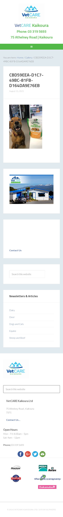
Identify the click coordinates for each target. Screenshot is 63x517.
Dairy (12, 310)
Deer (12, 317)
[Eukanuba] (47, 487)
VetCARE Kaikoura (31, 12)
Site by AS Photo (47, 509)
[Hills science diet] (16, 478)
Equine (12, 330)
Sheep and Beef (17, 337)
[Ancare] (47, 468)
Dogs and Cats (16, 324)
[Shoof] (16, 468)
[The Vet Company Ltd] (47, 477)
